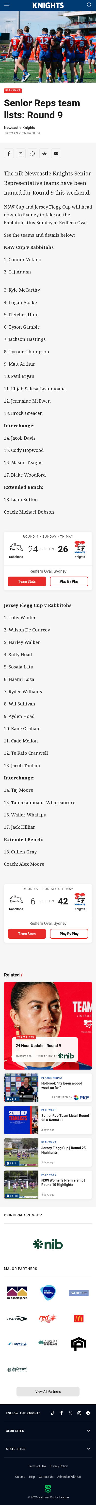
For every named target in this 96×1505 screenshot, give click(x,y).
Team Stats (27, 581)
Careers (20, 1477)
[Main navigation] (6, 5)
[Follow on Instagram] (79, 1413)
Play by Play (69, 581)
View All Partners (48, 1391)
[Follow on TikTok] (53, 1413)
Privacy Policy (59, 1466)
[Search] (89, 5)
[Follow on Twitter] (70, 1413)
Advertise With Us (69, 1477)
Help (32, 1477)
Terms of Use (37, 1466)
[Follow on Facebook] (62, 1413)
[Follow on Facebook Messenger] (88, 1413)
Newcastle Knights (19, 127)
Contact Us (46, 1477)
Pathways (12, 90)
